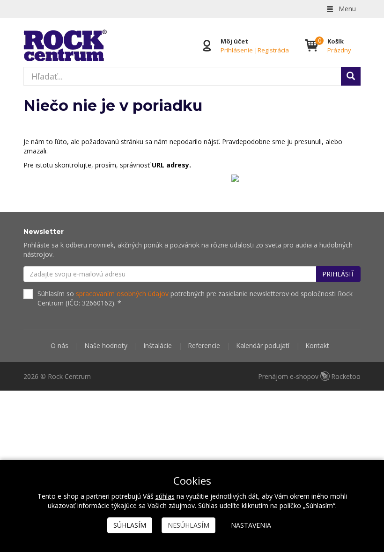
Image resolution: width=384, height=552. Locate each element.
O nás (59, 345)
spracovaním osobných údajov (122, 293)
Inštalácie (157, 345)
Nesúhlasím (188, 525)
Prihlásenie (237, 50)
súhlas (165, 496)
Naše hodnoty (105, 345)
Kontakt (317, 345)
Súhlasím (129, 525)
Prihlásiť (338, 273)
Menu (346, 8)
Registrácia (273, 50)
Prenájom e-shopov (309, 376)
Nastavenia (251, 525)
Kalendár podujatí (262, 345)
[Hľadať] (351, 76)
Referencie (204, 345)
